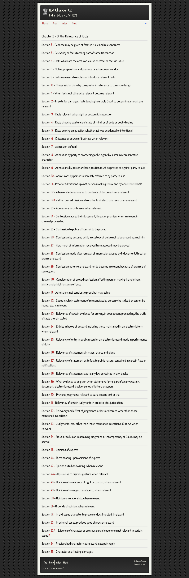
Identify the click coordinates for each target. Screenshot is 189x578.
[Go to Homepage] (45, 12)
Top (45, 562)
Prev (55, 23)
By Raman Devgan (140, 561)
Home (45, 23)
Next (74, 23)
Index (64, 23)
